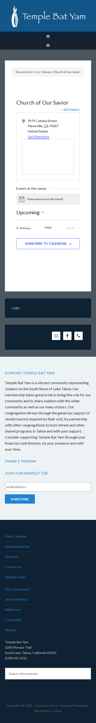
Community (13, 620)
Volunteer (28, 461)
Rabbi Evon (13, 609)
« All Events (71, 109)
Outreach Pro (44, 705)
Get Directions (38, 137)
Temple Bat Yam (48, 16)
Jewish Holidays (16, 599)
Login (16, 308)
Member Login (15, 577)
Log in (57, 711)
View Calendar (15, 536)
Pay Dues (12, 556)
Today (48, 227)
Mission (10, 630)
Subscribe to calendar (45, 243)
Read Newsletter (17, 546)
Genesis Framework (74, 705)
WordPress (42, 711)
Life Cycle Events (17, 589)
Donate (11, 461)
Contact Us (13, 567)
